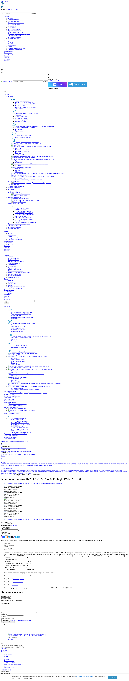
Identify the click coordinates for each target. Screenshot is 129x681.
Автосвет (10, 18)
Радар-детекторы (13, 27)
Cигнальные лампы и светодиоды (20, 473)
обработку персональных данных (21, 620)
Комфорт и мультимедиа (15, 49)
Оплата (6, 57)
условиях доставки (18, 579)
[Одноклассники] (7, 537)
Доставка (7, 59)
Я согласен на (17, 620)
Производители (9, 667)
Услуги (6, 40)
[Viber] (14, 537)
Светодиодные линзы (7, 470)
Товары (6, 16)
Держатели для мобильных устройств (19, 34)
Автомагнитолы (12, 26)
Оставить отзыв (5, 596)
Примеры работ (9, 51)
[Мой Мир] (9, 537)
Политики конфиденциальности (84, 676)
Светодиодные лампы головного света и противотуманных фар (55, 470)
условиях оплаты (18, 582)
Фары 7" (6, 471)
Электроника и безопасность (16, 48)
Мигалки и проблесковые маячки (38, 471)
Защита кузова (12, 45)
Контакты (7, 60)
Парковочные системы (14, 30)
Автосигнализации (13, 19)
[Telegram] (19, 537)
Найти (6, 303)
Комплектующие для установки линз (25, 470)
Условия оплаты (9, 661)
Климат (10, 46)
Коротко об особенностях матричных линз (13, 448)
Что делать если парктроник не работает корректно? (16, 451)
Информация (5, 650)
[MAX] (2, 537)
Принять (112, 677)
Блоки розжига (90, 471)
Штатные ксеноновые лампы (77, 471)
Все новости (4, 445)
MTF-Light (14, 525)
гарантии (15, 585)
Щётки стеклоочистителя (15, 32)
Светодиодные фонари (14, 35)
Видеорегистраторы (14, 29)
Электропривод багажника (16, 23)
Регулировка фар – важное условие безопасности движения (19, 454)
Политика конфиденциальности (13, 664)
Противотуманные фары (81, 470)
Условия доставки (9, 662)
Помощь (3, 651)
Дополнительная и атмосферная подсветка (108, 471)
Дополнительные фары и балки (18, 471)
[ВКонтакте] (4, 537)
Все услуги (11, 42)
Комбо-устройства (13, 21)
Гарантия (7, 56)
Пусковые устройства (14, 37)
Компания (4, 648)
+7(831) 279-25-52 (13, 9)
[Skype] (16, 537)
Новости (10, 54)
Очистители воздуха (14, 24)
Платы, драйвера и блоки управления (100, 470)
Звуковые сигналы (13, 38)
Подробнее (11, 639)
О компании (8, 53)
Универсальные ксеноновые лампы (58, 471)
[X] (12, 537)
